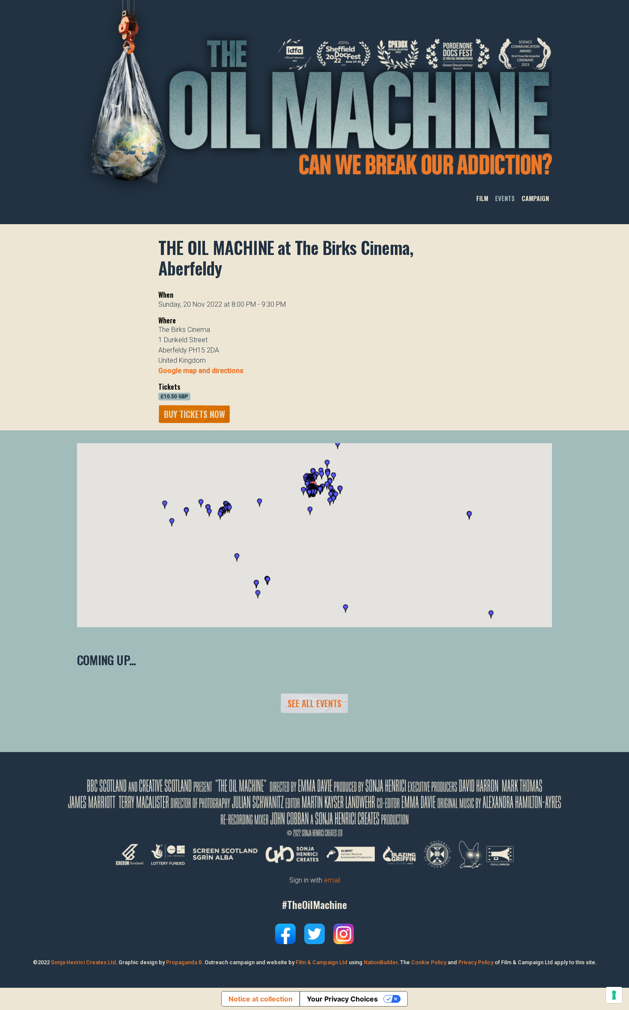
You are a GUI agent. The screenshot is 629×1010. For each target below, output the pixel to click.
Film (482, 198)
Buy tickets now (194, 414)
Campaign (535, 198)
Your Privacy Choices (342, 999)
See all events (314, 703)
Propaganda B (184, 962)
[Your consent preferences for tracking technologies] (614, 995)
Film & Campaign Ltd (321, 962)
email (332, 880)
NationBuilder (381, 962)
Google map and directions (200, 371)
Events (505, 198)
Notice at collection (260, 999)
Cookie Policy (428, 962)
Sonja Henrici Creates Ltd (83, 962)
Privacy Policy (475, 962)
